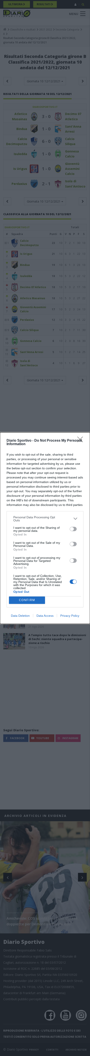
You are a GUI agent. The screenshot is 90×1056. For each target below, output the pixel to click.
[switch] (73, 529)
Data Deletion (20, 615)
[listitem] (45, 519)
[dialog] (45, 528)
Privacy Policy (69, 615)
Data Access (45, 615)
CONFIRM (27, 600)
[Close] (81, 441)
